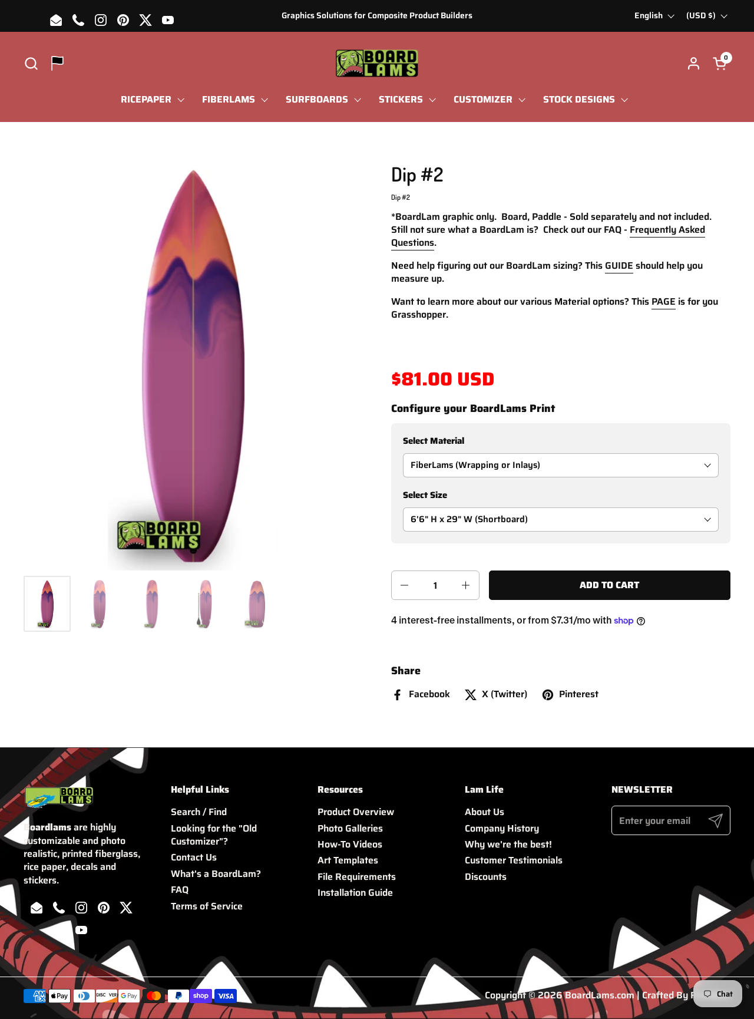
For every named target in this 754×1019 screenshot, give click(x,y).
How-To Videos (350, 844)
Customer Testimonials (514, 860)
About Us (484, 811)
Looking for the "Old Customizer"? (214, 835)
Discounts (486, 876)
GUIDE (619, 265)
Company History (502, 828)
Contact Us (194, 857)
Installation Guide (355, 892)
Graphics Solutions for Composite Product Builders (377, 15)
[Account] (693, 63)
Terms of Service (207, 906)
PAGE (664, 301)
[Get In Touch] (57, 63)
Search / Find (199, 811)
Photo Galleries (350, 828)
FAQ (179, 889)
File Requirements (357, 876)
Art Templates (348, 860)
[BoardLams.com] (377, 63)
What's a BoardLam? (216, 873)
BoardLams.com (599, 995)
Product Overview (356, 811)
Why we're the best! (508, 844)
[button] (31, 63)
